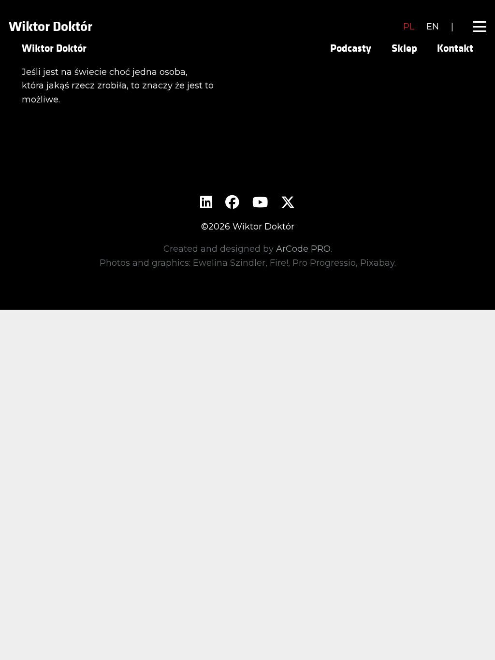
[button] (480, 26)
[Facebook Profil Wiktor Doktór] (232, 203)
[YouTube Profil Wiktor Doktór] (260, 203)
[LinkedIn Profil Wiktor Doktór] (206, 203)
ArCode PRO (303, 249)
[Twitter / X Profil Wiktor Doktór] (288, 203)
